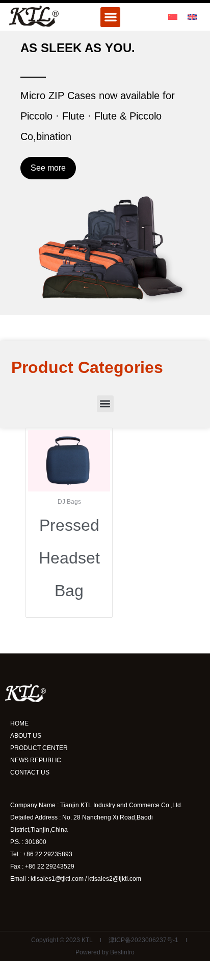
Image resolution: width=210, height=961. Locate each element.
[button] (110, 17)
